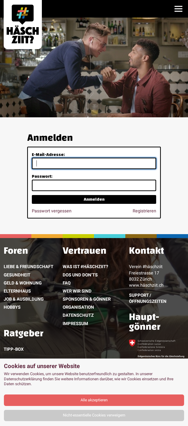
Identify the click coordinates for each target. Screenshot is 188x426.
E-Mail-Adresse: (48, 155)
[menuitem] (33, 287)
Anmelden (94, 199)
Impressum (75, 323)
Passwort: (42, 176)
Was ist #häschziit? (85, 266)
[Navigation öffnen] (178, 9)
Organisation (78, 307)
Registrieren (144, 210)
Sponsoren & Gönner (87, 299)
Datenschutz (78, 315)
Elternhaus (17, 291)
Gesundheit (17, 274)
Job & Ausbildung (24, 299)
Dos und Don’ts (80, 274)
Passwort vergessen (51, 210)
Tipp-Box (14, 349)
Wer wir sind (77, 291)
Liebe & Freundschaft (28, 266)
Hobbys (12, 307)
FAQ (66, 282)
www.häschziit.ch (146, 285)
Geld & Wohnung (23, 282)
